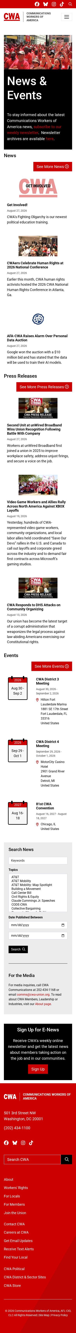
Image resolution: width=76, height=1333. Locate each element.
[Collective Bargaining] (38, 909)
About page (43, 1004)
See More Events (50, 666)
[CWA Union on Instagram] (54, 4)
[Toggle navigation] (66, 17)
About (8, 1180)
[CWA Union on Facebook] (38, 4)
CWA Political (14, 1269)
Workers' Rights (16, 1188)
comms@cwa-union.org (33, 994)
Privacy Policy (59, 1315)
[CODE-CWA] (38, 905)
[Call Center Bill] (38, 893)
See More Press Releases (42, 387)
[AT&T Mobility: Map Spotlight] (38, 885)
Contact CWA (14, 1224)
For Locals (12, 1196)
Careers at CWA (16, 1232)
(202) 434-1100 (17, 1128)
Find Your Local (15, 1257)
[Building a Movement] (38, 889)
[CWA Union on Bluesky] (46, 4)
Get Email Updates (18, 1241)
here (50, 138)
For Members (14, 1204)
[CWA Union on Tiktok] (62, 4)
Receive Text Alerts (19, 1249)
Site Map (44, 1315)
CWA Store (12, 1286)
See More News (51, 166)
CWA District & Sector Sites (25, 1277)
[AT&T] (38, 877)
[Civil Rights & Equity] (38, 897)
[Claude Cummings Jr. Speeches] (38, 901)
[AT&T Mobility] (38, 881)
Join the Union (15, 1213)
